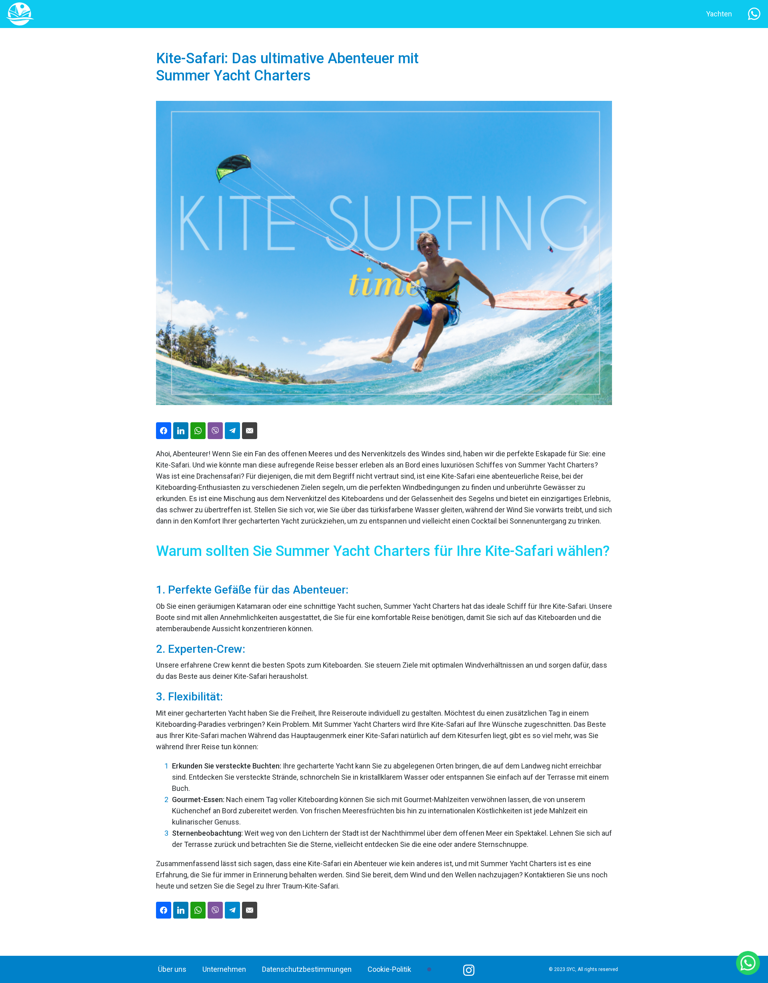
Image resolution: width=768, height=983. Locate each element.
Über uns (172, 969)
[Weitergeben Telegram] (232, 430)
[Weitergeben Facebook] (163, 430)
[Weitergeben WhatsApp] (198, 430)
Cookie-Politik (389, 969)
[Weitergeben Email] (249, 430)
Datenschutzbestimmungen (307, 969)
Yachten (719, 14)
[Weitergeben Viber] (215, 430)
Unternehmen (224, 969)
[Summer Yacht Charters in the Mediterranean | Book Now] (20, 13)
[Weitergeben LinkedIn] (180, 430)
